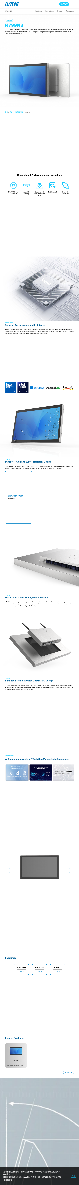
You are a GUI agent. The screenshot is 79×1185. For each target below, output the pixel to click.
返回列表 (68, 1072)
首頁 (6, 112)
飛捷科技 (12, 4)
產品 (11, 112)
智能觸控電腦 (19, 112)
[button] (8, 868)
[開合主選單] (73, 4)
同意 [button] (73, 1176)
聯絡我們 (64, 4)
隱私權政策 (8, 1180)
